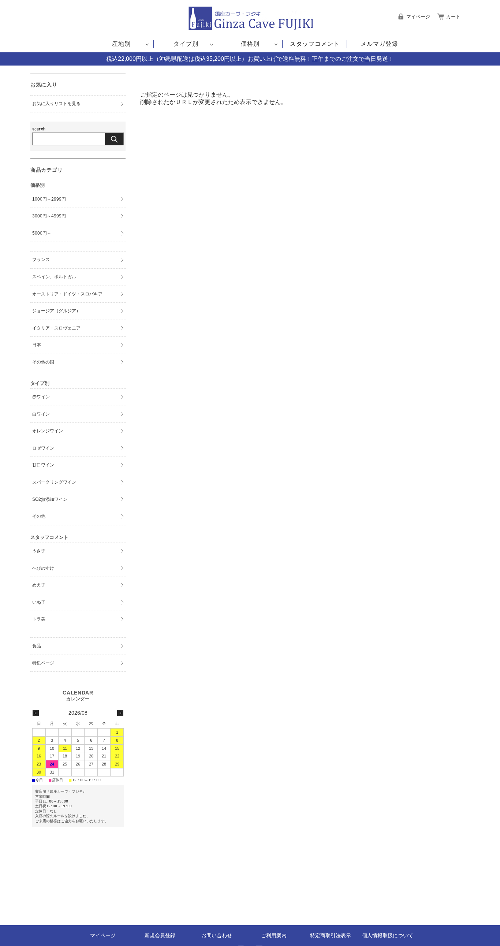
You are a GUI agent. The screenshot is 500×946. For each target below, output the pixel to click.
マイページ (103, 935)
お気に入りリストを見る (56, 103)
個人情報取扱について (387, 935)
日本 (36, 344)
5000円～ (41, 233)
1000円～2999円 (49, 199)
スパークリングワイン (54, 482)
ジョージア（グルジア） (56, 310)
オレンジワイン (47, 430)
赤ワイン (41, 396)
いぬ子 (38, 602)
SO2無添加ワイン (49, 499)
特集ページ (43, 663)
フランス (41, 259)
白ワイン (41, 414)
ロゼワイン (43, 448)
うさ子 (38, 551)
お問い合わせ (216, 935)
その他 (38, 516)
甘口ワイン (43, 465)
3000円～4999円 (49, 216)
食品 (36, 645)
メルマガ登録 (379, 44)
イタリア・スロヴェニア (56, 328)
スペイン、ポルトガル (54, 276)
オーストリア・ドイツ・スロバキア (67, 294)
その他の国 (43, 362)
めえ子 (38, 585)
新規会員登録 (160, 935)
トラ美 (38, 619)
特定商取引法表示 (330, 935)
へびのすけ (43, 568)
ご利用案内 (274, 935)
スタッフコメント (315, 44)
